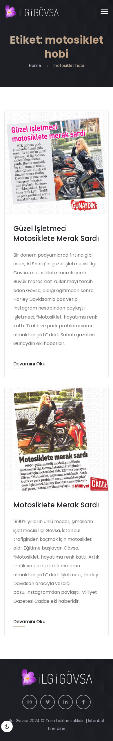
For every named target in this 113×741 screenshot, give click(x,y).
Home (35, 65)
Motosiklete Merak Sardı (56, 505)
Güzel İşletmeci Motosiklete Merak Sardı (56, 233)
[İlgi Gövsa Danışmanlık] (31, 11)
